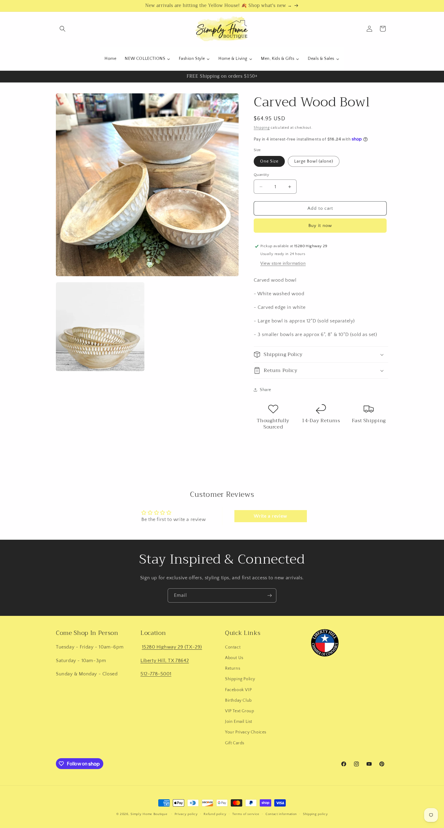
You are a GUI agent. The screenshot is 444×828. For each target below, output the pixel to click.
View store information (283, 263)
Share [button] (265, 389)
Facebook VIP (238, 689)
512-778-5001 (155, 674)
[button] (62, 28)
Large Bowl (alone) (313, 161)
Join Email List (238, 721)
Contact (232, 647)
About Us (234, 657)
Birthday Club (238, 700)
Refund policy (215, 814)
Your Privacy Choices (245, 732)
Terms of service (245, 814)
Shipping (262, 128)
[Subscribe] (269, 595)
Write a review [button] (270, 516)
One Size (269, 161)
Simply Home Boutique (148, 814)
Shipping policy (315, 814)
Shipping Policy (240, 679)
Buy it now (320, 225)
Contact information (281, 814)
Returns (232, 668)
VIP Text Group (239, 711)
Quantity (261, 175)
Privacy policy (186, 814)
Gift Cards (234, 743)
